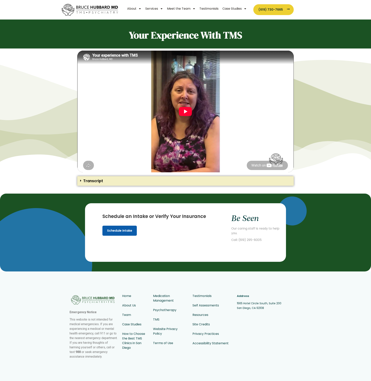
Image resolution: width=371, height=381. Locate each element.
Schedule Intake (119, 230)
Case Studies (232, 8)
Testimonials (209, 8)
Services (151, 8)
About (131, 8)
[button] (185, 181)
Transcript (93, 181)
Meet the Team (179, 8)
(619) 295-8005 (250, 240)
